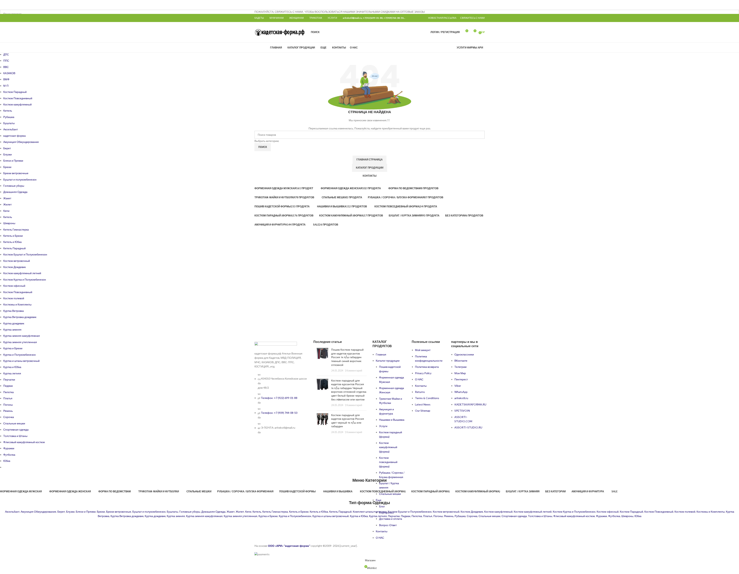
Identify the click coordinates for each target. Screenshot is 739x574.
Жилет (240, 511)
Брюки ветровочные (118, 511)
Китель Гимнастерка (275, 511)
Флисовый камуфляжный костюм (574, 516)
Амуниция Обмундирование (38, 511)
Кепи (248, 511)
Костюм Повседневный (658, 511)
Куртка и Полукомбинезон (295, 516)
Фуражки (601, 516)
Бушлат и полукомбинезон (149, 511)
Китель (257, 511)
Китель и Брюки (299, 511)
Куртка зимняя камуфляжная (204, 516)
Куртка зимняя (176, 516)
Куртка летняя (378, 516)
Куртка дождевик (155, 516)
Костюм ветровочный (446, 511)
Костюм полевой (684, 511)
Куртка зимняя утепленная (240, 516)
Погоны (438, 516)
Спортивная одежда (514, 516)
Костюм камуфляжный (498, 511)
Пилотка (417, 516)
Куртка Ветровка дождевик (127, 516)
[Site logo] (280, 31)
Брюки (101, 511)
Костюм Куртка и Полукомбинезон (574, 511)
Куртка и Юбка (359, 516)
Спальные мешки (489, 516)
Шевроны (627, 516)
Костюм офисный (608, 511)
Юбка (637, 516)
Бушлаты (172, 511)
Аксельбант (12, 511)
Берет (61, 511)
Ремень (448, 516)
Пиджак (405, 516)
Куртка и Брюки (268, 516)
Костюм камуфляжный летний (533, 511)
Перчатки (394, 516)
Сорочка (472, 516)
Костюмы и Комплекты (710, 511)
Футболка (614, 516)
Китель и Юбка (319, 511)
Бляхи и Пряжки (86, 511)
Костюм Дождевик (472, 511)
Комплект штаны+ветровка (370, 511)
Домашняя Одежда (213, 511)
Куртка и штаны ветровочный (330, 516)
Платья (427, 516)
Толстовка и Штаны (540, 516)
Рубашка (460, 516)
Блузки (70, 511)
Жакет (231, 511)
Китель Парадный (340, 511)
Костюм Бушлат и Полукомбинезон (410, 511)
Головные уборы (189, 511)
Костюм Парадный (631, 511)
